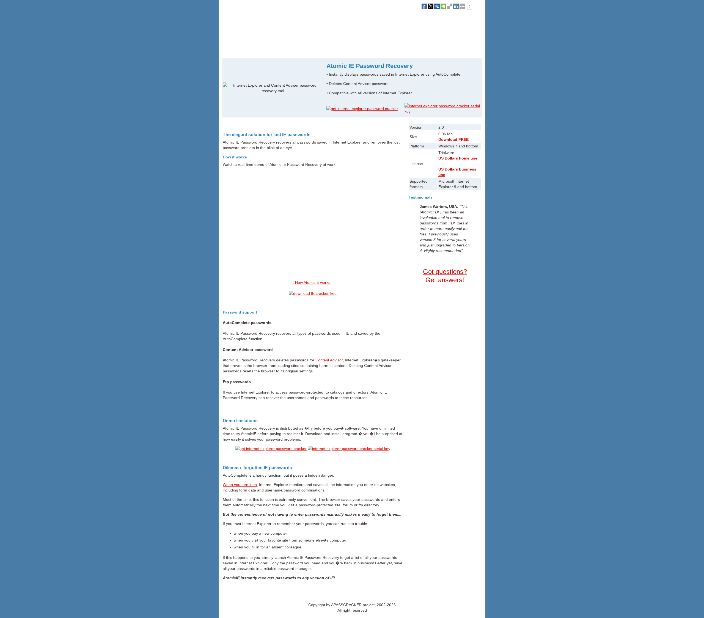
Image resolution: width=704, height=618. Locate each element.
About (330, 592)
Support (299, 49)
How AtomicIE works (312, 282)
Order (282, 49)
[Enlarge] (273, 88)
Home (226, 49)
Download (264, 49)
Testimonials (421, 197)
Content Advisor (329, 360)
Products (243, 49)
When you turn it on (240, 484)
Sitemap (373, 592)
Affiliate (343, 592)
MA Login (357, 592)
